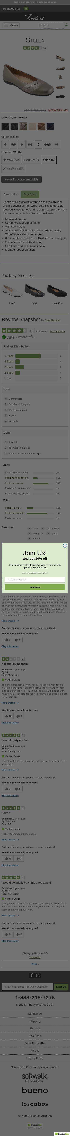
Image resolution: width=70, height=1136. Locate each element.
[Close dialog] (65, 546)
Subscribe (35, 587)
